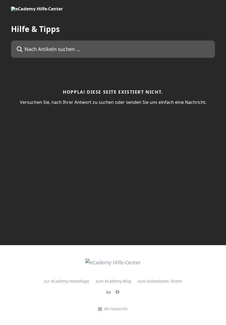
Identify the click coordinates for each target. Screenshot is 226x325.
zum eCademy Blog (113, 281)
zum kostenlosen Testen (160, 281)
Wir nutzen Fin (116, 308)
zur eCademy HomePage (66, 281)
